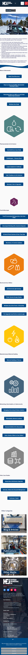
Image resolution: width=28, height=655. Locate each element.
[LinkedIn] (4, 590)
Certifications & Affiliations (9, 614)
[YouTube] (11, 590)
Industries (5, 613)
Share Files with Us (8, 618)
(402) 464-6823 (10, 627)
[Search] (26, 3)
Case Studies (6, 615)
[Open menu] (15, 3)
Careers (5, 617)
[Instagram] (15, 590)
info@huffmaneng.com (11, 629)
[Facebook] (8, 590)
